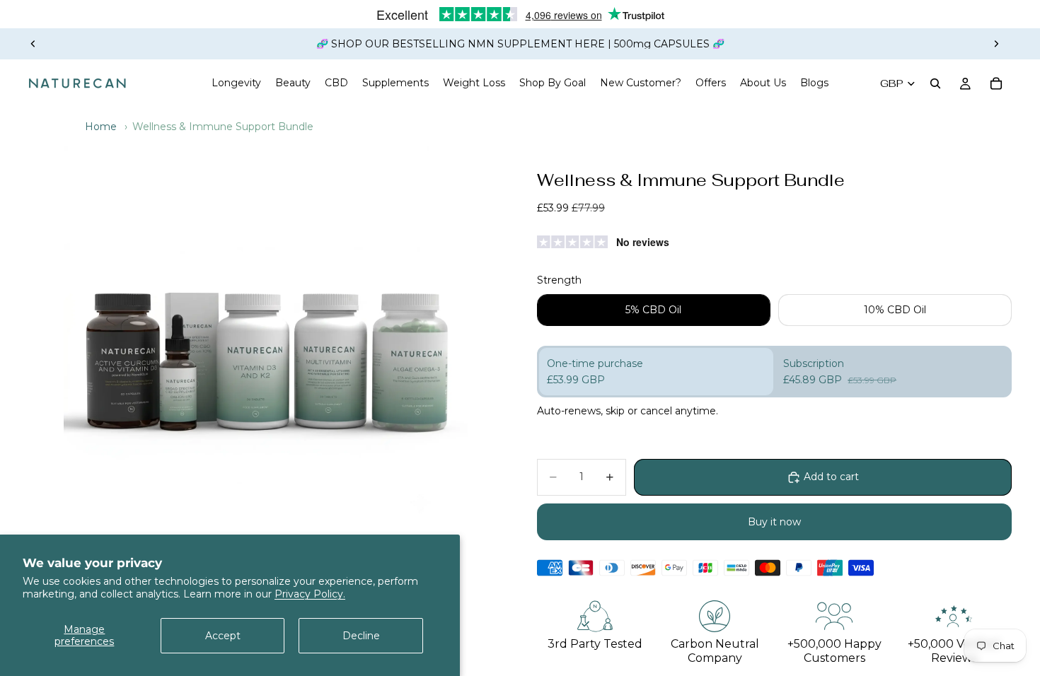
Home (101, 126)
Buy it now (774, 521)
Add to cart (831, 476)
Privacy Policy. (310, 594)
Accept (223, 635)
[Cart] (996, 83)
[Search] (935, 83)
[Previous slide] (33, 43)
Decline (361, 635)
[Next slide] (996, 43)
